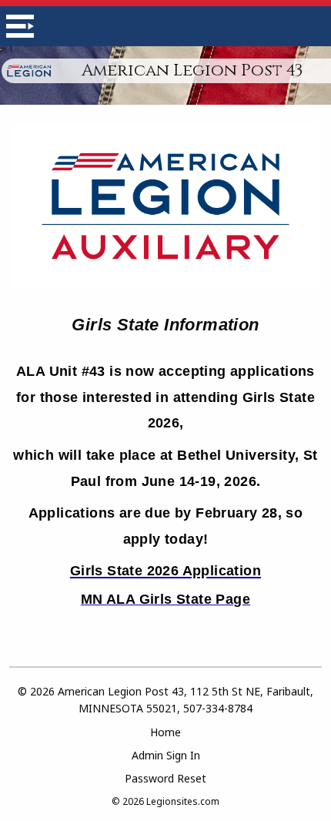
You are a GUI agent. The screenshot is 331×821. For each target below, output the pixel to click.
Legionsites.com (182, 801)
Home (165, 732)
